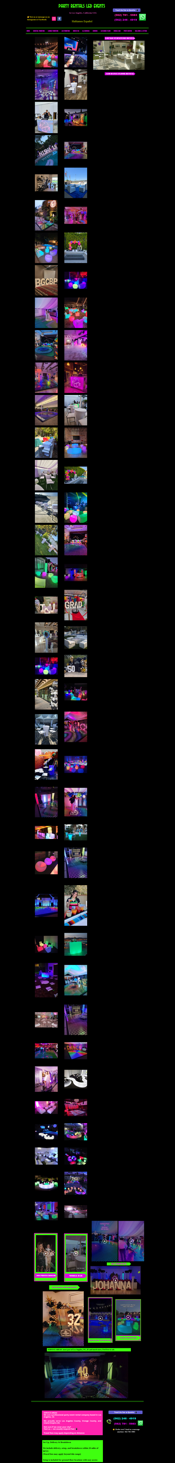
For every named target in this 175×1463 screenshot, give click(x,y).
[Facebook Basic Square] (59, 19)
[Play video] (45, 1253)
